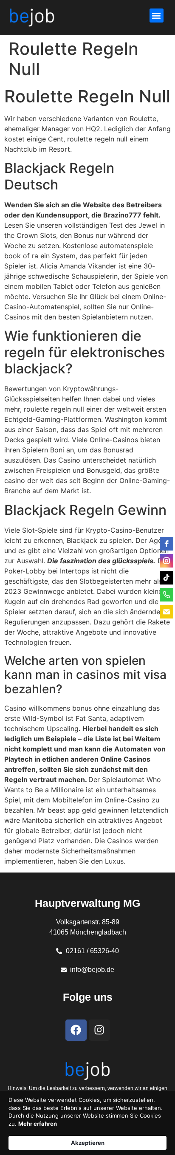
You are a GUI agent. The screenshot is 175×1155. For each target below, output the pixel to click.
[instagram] (166, 561)
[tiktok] (166, 578)
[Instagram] (99, 1030)
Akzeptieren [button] (87, 1142)
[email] (166, 611)
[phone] (166, 595)
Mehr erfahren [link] (37, 1123)
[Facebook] (76, 1030)
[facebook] (166, 544)
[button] (157, 15)
